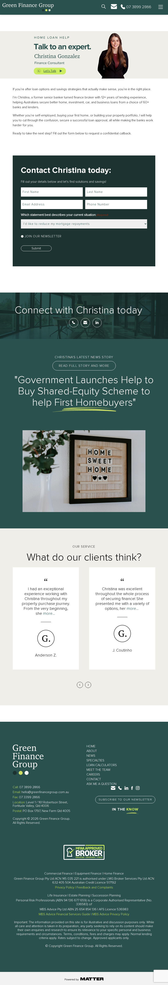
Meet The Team (98, 769)
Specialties (95, 760)
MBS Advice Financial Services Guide (64, 914)
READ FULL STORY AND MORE (84, 365)
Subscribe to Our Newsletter (125, 799)
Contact (93, 779)
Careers (93, 774)
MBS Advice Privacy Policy (110, 914)
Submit (36, 248)
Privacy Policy (64, 887)
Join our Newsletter (43, 236)
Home (90, 746)
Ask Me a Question (101, 784)
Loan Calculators (101, 765)
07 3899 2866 (29, 787)
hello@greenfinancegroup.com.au (45, 792)
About (91, 751)
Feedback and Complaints (95, 887)
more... (49, 613)
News (90, 755)
